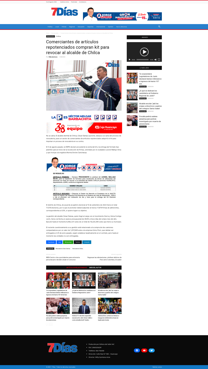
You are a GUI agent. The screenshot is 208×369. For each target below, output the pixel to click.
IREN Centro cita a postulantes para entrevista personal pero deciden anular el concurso (63, 258)
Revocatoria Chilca (77, 248)
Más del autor (95, 267)
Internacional (100, 27)
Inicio (47, 33)
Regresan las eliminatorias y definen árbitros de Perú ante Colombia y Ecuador (105, 258)
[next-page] (51, 324)
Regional (72, 27)
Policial (64, 27)
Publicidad (74, 2)
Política (50, 27)
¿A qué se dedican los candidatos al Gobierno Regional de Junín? (148, 93)
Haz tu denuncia (121, 27)
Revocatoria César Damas (63, 248)
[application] (144, 52)
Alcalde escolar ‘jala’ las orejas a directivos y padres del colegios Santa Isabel (108, 293)
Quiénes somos (64, 2)
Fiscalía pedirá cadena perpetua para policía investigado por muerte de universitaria (57, 318)
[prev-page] (47, 324)
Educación (81, 27)
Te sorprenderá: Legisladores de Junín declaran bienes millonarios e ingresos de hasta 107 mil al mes (57, 293)
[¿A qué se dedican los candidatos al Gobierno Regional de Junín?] (84, 280)
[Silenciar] (155, 60)
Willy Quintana (53, 57)
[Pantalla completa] (159, 60)
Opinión (110, 27)
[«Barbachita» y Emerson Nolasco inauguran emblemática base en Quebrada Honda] (110, 306)
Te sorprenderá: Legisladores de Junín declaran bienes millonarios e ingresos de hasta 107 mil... (150, 79)
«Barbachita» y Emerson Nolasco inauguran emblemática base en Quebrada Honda (108, 318)
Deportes (90, 27)
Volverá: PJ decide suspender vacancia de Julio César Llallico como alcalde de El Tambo (82, 318)
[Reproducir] (129, 60)
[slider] (143, 59)
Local (57, 27)
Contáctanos (82, 2)
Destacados (54, 33)
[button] (159, 27)
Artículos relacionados (76, 267)
